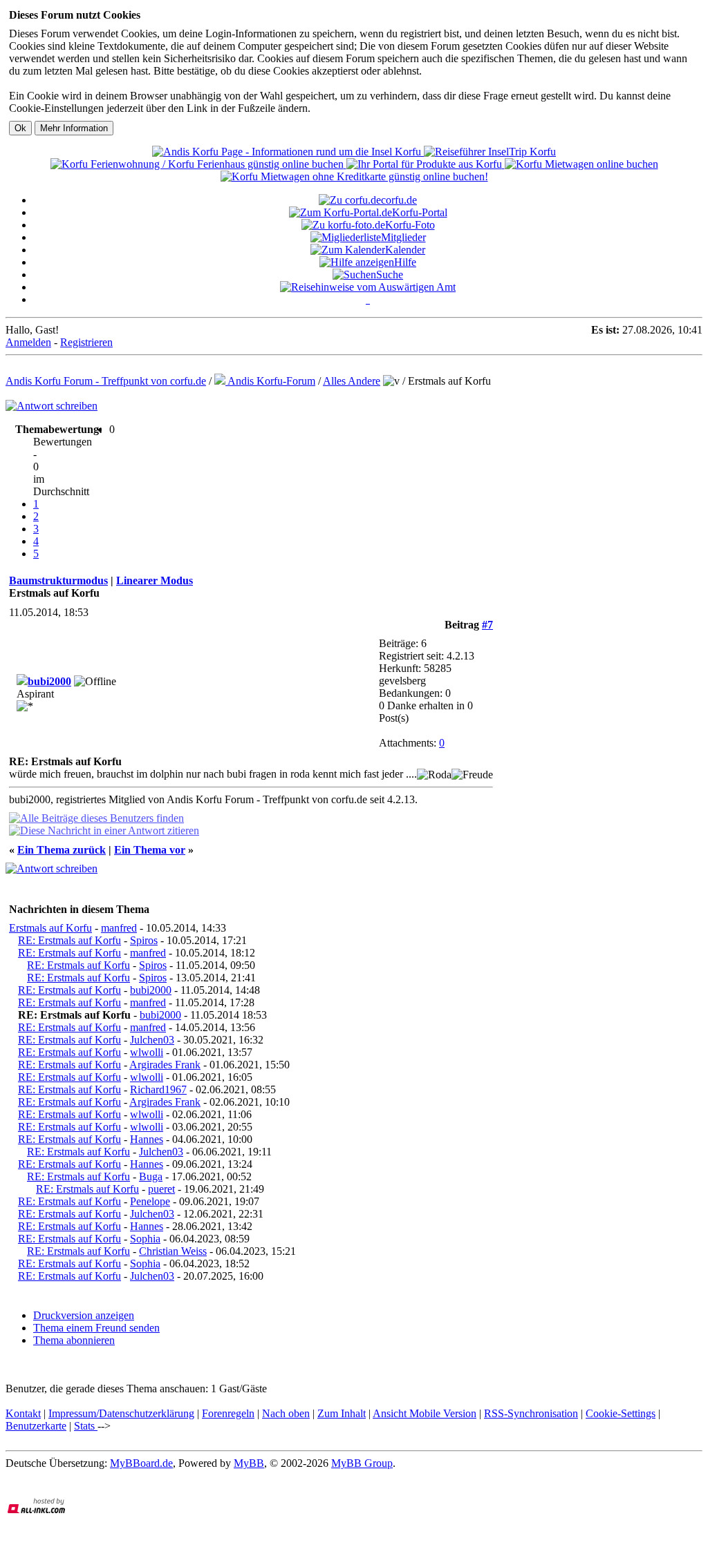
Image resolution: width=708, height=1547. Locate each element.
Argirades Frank (165, 1064)
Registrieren (86, 342)
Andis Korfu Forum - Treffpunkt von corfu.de (106, 381)
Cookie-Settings (620, 1413)
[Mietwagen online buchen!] (581, 164)
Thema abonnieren (74, 1340)
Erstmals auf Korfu (50, 928)
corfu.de (399, 200)
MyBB (249, 1463)
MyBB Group (362, 1463)
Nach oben (286, 1413)
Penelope (150, 1201)
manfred (119, 928)
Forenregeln (228, 1413)
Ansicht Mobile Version (424, 1413)
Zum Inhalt (341, 1413)
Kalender (405, 250)
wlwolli (146, 1052)
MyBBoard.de (141, 1463)
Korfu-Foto (410, 225)
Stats (85, 1426)
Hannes (146, 1139)
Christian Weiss (173, 1251)
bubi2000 (49, 681)
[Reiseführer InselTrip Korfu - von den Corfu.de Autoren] (490, 151)
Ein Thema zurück (61, 850)
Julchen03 (152, 1040)
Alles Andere (351, 381)
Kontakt (23, 1413)
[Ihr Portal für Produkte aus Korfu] (425, 164)
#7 (487, 625)
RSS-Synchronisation (531, 1413)
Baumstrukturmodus (58, 580)
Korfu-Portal (419, 212)
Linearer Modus (154, 580)
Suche (389, 274)
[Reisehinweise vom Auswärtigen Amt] (368, 287)
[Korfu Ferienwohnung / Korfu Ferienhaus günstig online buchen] (198, 164)
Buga (150, 1176)
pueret (161, 1189)
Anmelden (28, 342)
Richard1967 (158, 1089)
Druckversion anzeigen (83, 1315)
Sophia (145, 1239)
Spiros (144, 940)
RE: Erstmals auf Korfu (69, 940)
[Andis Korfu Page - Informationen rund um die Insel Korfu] (288, 151)
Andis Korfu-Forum (270, 381)
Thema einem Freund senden (96, 1328)
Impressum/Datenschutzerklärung (121, 1413)
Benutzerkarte (36, 1426)
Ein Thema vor (149, 850)
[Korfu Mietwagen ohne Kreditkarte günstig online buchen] (354, 176)
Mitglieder (403, 237)
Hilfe (405, 262)
